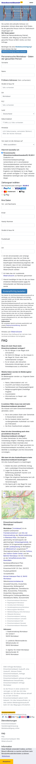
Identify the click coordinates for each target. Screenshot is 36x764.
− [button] (4, 496)
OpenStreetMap (24, 518)
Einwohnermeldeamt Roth (15, 621)
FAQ (2, 737)
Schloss (29, 551)
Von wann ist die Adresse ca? (12, 141)
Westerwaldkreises (25, 535)
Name (3, 71)
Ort (2, 93)
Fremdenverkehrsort (10, 533)
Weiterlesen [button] (6, 756)
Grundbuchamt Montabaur (15, 605)
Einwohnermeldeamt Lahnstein (16, 618)
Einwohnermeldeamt (8, 724)
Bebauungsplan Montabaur (15, 609)
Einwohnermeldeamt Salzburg (16, 616)
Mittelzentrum (11, 549)
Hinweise (4, 128)
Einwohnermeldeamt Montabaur (17, 600)
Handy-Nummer (7, 221)
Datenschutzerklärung (13, 325)
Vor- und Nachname (8, 204)
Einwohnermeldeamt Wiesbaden (17, 625)
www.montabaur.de (16, 581)
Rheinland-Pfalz (11, 537)
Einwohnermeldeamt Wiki (10, 739)
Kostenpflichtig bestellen (14, 291)
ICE (22, 556)
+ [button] (4, 493)
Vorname (4, 62)
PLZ (2, 101)
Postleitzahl (5, 239)
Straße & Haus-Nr (7, 84)
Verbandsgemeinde (21, 542)
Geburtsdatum (6, 119)
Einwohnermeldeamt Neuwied (16, 623)
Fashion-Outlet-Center (15, 553)
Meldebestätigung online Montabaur (18, 612)
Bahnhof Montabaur (10, 556)
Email (3, 213)
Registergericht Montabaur (15, 602)
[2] (27, 548)
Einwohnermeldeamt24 (12, 3)
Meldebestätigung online (10, 728)
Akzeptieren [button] (6, 761)
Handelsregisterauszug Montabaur (18, 607)
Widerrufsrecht (8, 276)
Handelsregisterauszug (9, 726)
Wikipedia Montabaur (14, 614)
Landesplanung (14, 547)
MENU (31, 2)
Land (3, 110)
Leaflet (17, 518)
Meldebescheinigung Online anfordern (14, 51)
